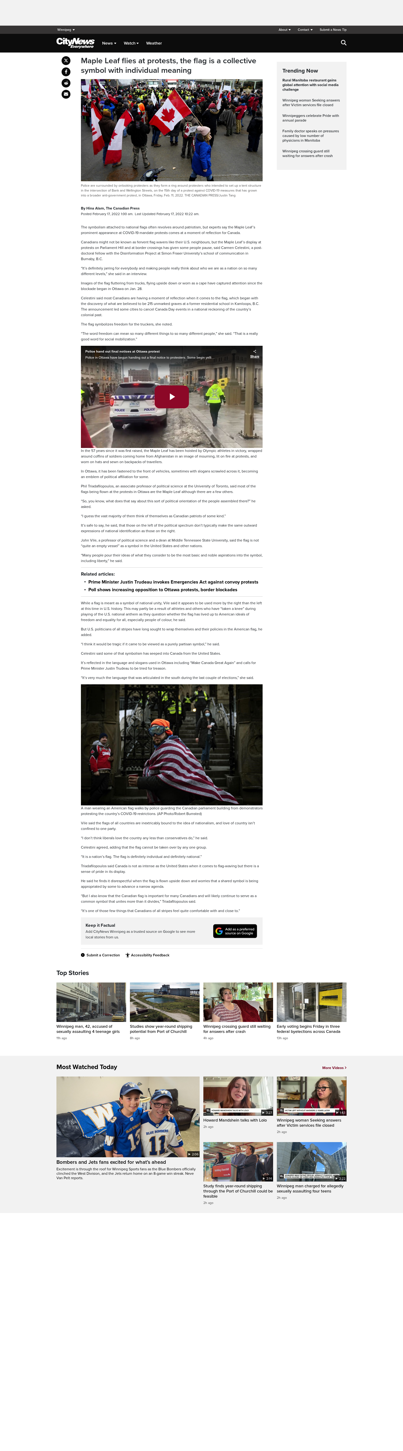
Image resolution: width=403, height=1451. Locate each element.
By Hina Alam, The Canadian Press (110, 208)
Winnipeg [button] (64, 30)
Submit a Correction (103, 955)
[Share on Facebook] (66, 71)
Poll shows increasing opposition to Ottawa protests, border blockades (162, 590)
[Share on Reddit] (66, 83)
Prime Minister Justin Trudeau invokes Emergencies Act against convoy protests (173, 582)
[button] (284, 30)
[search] (344, 43)
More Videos (333, 1068)
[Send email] (66, 94)
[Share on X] (66, 60)
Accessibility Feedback (150, 955)
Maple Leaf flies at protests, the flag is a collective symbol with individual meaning (168, 65)
